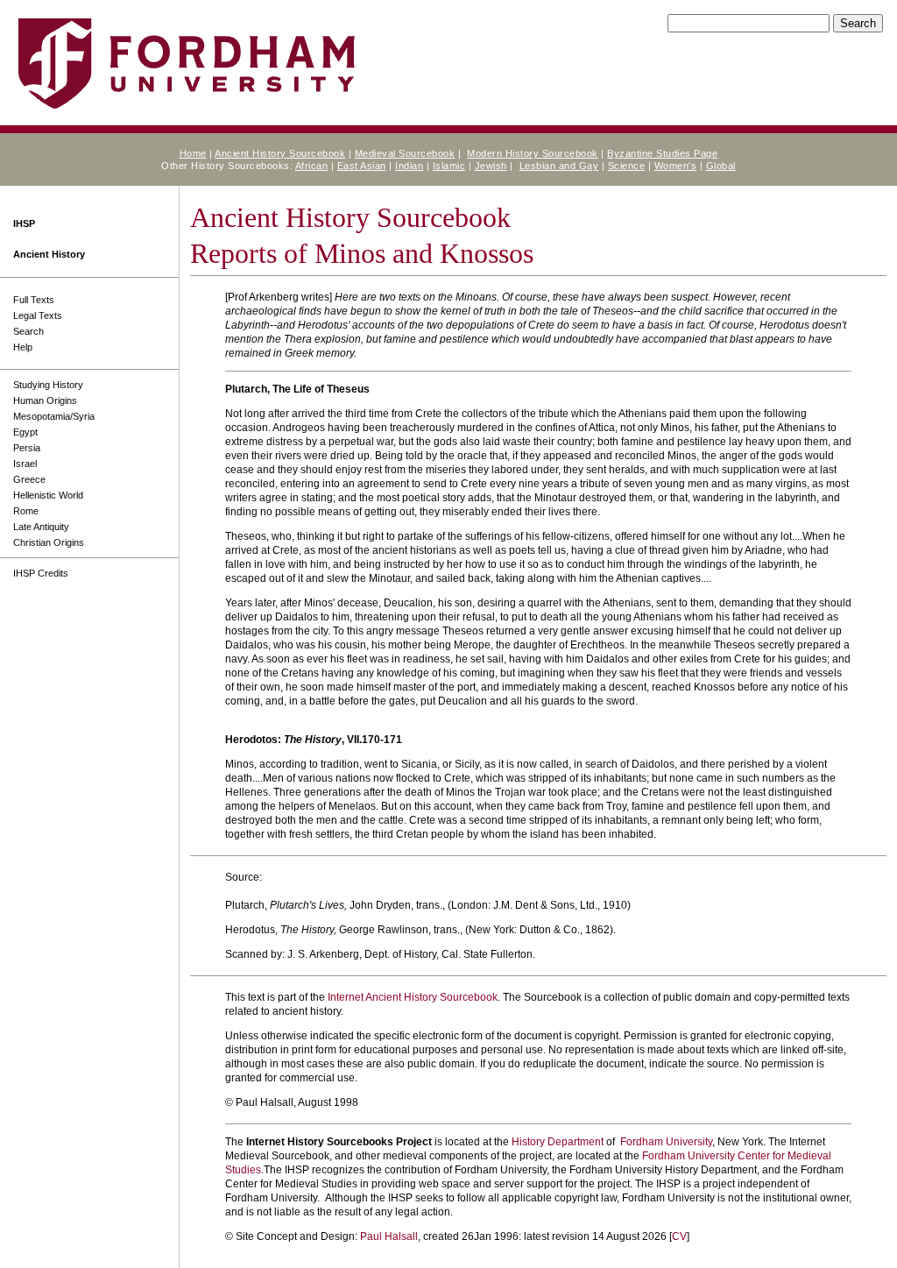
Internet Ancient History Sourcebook (413, 997)
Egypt (25, 432)
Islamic (449, 165)
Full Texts (33, 299)
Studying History (48, 384)
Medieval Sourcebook (405, 153)
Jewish (491, 165)
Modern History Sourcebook (532, 153)
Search (28, 331)
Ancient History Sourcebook (280, 153)
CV (679, 1236)
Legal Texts (37, 315)
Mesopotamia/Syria (54, 416)
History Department (558, 1142)
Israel (25, 463)
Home (193, 153)
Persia (26, 448)
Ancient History (49, 254)
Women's (675, 165)
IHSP (24, 223)
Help (22, 347)
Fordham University (666, 1142)
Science (627, 165)
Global (721, 165)
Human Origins (45, 400)
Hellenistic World (48, 495)
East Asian (361, 165)
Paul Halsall (389, 1236)
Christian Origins (48, 542)
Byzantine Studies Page (662, 153)
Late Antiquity (41, 526)
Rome (26, 511)
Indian (409, 165)
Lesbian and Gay (559, 165)
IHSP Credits (40, 573)
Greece (29, 479)
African (311, 165)
